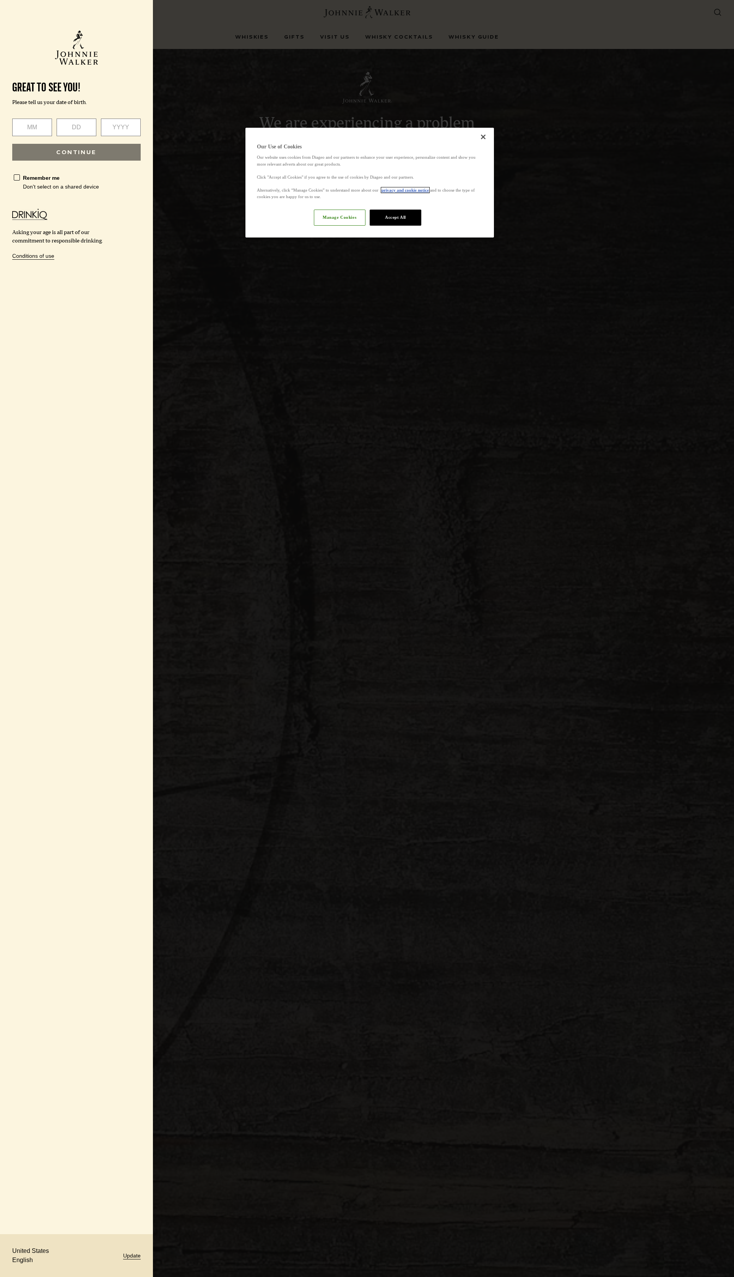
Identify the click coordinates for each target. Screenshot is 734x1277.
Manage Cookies (339, 217)
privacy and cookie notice (405, 190)
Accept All (395, 217)
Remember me (41, 178)
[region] (369, 183)
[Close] (483, 137)
